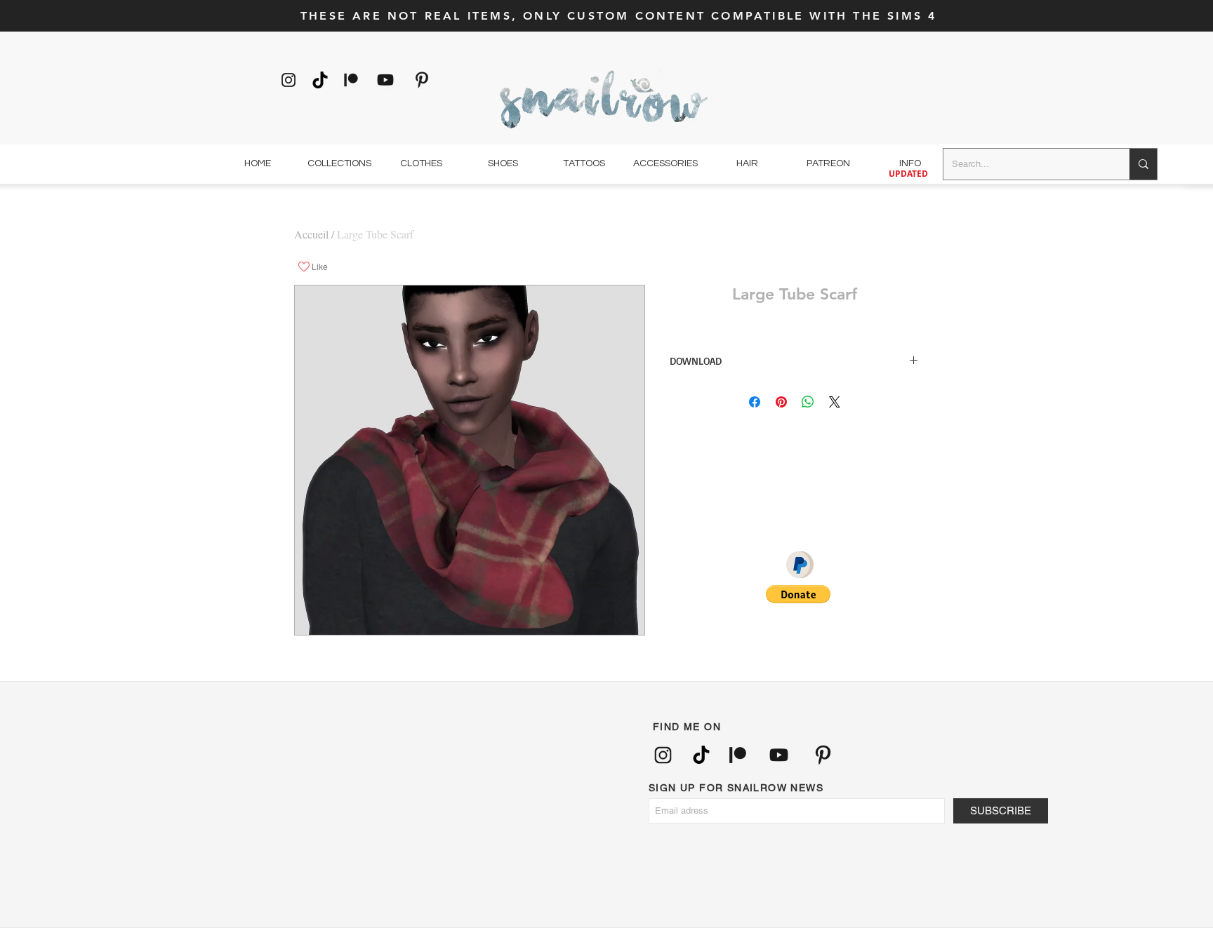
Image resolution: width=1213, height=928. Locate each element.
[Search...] (1143, 164)
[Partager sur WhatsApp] (808, 402)
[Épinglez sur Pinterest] (781, 402)
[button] (798, 594)
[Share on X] (834, 402)
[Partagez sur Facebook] (754, 402)
